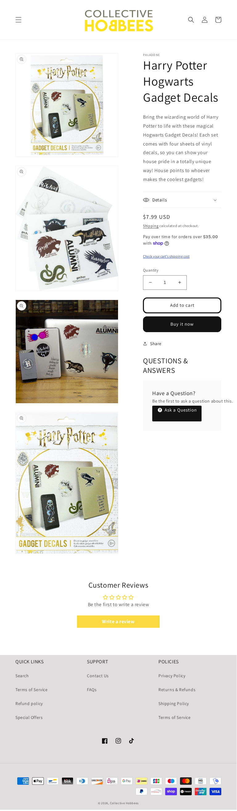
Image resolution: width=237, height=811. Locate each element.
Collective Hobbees (124, 803)
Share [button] (155, 343)
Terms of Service (31, 689)
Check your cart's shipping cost (166, 256)
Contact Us (98, 675)
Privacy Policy (171, 675)
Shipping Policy (173, 703)
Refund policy (29, 703)
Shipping (151, 225)
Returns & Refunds (176, 689)
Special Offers (29, 717)
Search (22, 675)
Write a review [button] (118, 621)
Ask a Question (180, 410)
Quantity (150, 270)
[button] (18, 20)
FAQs (91, 689)
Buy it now (182, 324)
